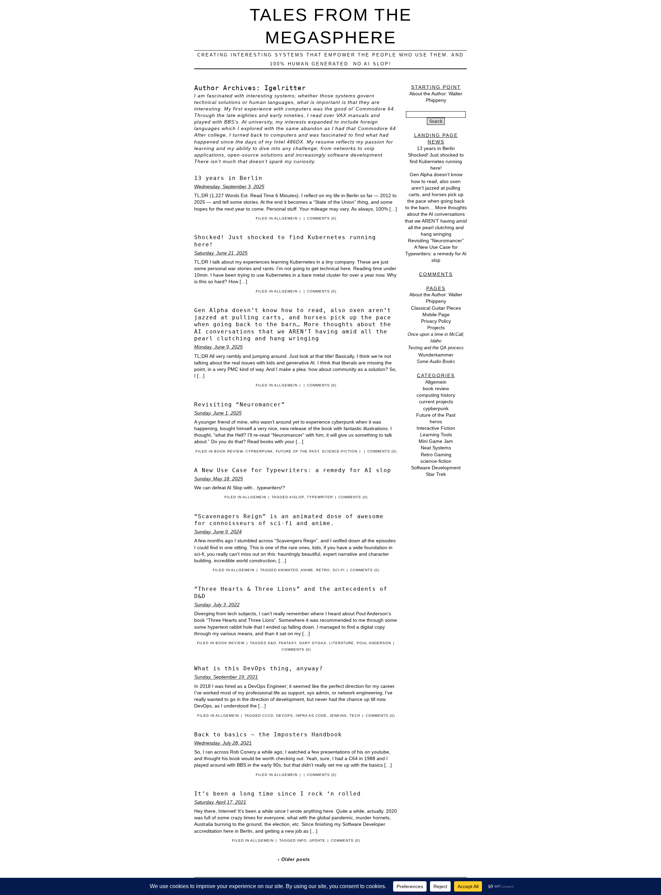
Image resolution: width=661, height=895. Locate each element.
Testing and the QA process (436, 347)
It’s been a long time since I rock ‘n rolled (277, 793)
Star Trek (436, 474)
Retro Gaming (436, 454)
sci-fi (339, 570)
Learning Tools (436, 434)
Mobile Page (436, 314)
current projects (436, 401)
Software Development (436, 467)
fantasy (287, 643)
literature (341, 643)
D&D (272, 643)
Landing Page (436, 135)
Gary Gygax (312, 643)
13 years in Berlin (228, 178)
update (317, 840)
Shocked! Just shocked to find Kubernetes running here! (436, 161)
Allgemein (285, 218)
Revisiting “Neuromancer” (239, 404)
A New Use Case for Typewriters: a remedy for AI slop (292, 470)
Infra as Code (311, 715)
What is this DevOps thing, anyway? (258, 668)
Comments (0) (321, 218)
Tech (354, 715)
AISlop (296, 497)
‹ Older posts (294, 859)
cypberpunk (259, 451)
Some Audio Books (436, 361)
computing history (436, 395)
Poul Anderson (374, 643)
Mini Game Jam (436, 441)
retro (323, 570)
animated (288, 570)
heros (436, 421)
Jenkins (338, 715)
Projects (436, 327)
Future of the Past (297, 451)
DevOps (284, 715)
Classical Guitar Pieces (436, 308)
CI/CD (267, 715)
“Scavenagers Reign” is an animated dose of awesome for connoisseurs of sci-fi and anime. (289, 520)
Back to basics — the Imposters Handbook (268, 734)
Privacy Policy (436, 321)
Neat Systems (436, 447)
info (302, 840)
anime (307, 570)
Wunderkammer (435, 355)
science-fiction (339, 451)
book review (228, 451)
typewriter (320, 497)
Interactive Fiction (436, 428)
